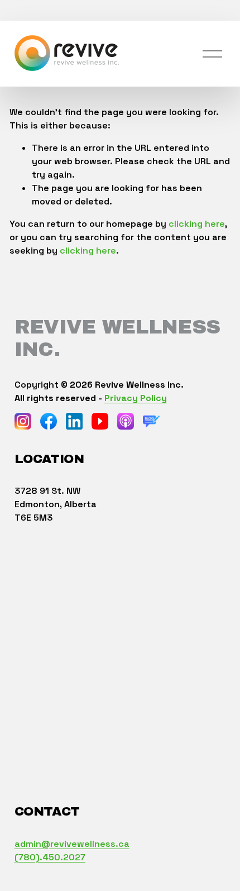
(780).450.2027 (50, 857)
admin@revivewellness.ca (72, 844)
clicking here (197, 224)
